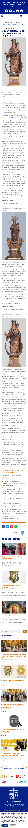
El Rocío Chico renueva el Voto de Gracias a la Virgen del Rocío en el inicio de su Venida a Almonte (14, 656)
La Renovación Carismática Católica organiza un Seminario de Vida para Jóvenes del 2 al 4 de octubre (14, 755)
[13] (20, 415)
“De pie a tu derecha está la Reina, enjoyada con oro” (12, 557)
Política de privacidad (14, 810)
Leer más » (4, 567)
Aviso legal (6, 810)
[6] (8, 138)
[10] (6, 210)
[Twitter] (10, 10)
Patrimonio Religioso (16, 24)
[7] (5, 153)
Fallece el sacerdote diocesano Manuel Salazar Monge (12, 730)
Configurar (13, 825)
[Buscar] (25, 631)
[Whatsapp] (21, 10)
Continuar (5, 825)
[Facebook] (6, 10)
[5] (7, 131)
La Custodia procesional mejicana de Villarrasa (12, 586)
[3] (15, 124)
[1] (14, 112)
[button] (2, 16)
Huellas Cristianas (8, 21)
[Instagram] (17, 10)
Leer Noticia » (3, 661)
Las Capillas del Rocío (8, 616)
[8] (17, 187)
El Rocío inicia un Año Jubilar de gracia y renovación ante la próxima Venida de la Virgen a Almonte (12, 705)
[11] (21, 303)
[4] (15, 126)
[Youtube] (14, 10)
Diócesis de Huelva (14, 2)
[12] (12, 316)
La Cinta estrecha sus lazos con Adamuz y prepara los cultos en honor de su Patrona (13, 681)
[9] (7, 197)
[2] (22, 119)
